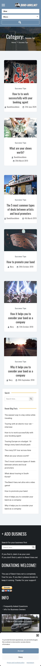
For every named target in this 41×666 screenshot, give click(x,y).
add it (19, 557)
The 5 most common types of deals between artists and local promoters (20, 209)
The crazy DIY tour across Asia (18, 450)
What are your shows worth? (20, 150)
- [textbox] (9, 17)
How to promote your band (20, 262)
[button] (37, 635)
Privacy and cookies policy (15, 662)
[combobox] (20, 17)
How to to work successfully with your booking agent (20, 98)
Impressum (30, 662)
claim (15, 554)
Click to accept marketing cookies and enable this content (20, 623)
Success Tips (20, 88)
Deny (21, 657)
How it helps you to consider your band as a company (20, 317)
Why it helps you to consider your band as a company (20, 371)
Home (14, 42)
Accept (20, 651)
